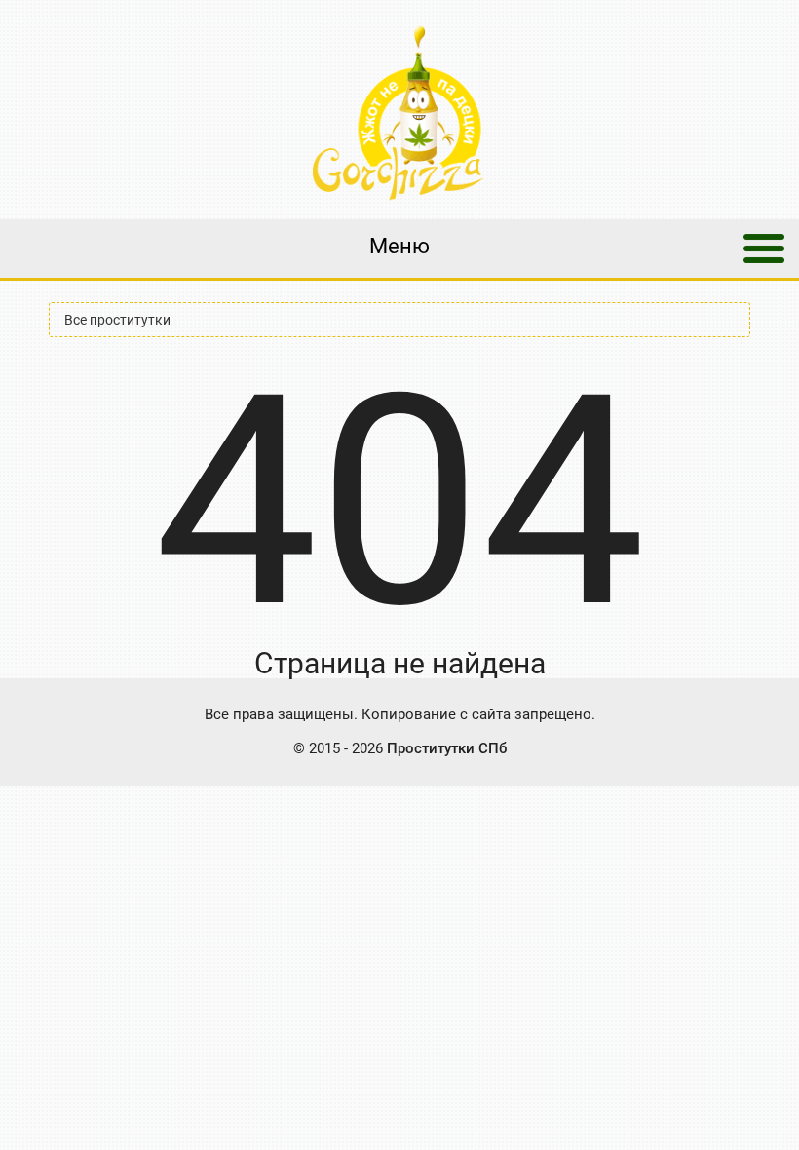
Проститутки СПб (447, 748)
